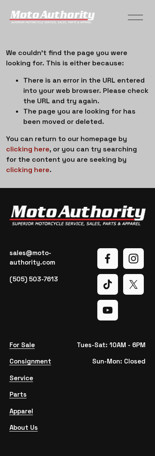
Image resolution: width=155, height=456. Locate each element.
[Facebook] (107, 258)
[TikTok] (107, 284)
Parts (18, 394)
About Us (23, 427)
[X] (133, 284)
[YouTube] (107, 310)
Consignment (30, 361)
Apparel (21, 411)
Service (21, 378)
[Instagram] (133, 258)
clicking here (28, 149)
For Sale (22, 345)
